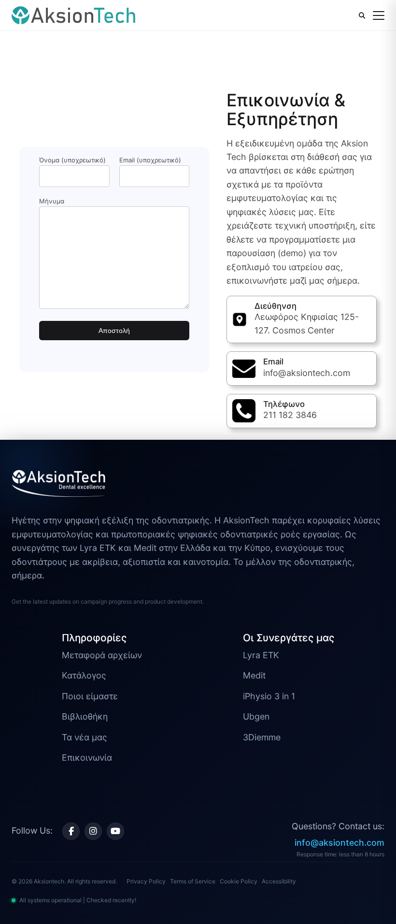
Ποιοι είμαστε (90, 696)
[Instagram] (93, 831)
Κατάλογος (84, 675)
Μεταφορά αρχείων (102, 655)
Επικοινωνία (87, 757)
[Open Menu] (378, 15)
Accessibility (279, 881)
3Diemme (262, 737)
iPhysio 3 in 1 (269, 696)
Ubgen (256, 716)
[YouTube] (115, 831)
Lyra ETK (261, 655)
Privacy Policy (146, 881)
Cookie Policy (238, 881)
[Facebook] (71, 831)
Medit (254, 675)
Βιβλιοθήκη (85, 716)
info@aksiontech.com (339, 842)
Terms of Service (192, 881)
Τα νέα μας (84, 737)
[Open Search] (362, 15)
